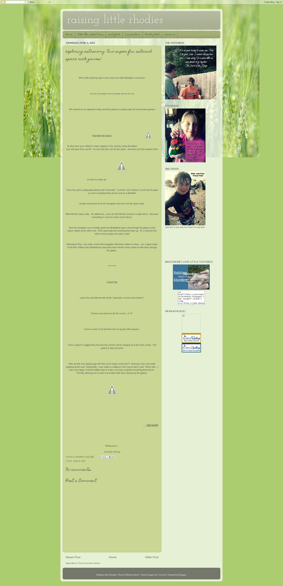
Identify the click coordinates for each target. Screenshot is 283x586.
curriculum (132, 34)
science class (79, 461)
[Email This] (101, 457)
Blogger (182, 575)
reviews (169, 34)
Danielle (80, 457)
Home (69, 34)
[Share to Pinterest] (112, 457)
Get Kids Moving (112, 452)
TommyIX (162, 575)
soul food (114, 34)
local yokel (152, 34)
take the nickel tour (90, 34)
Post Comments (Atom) (89, 563)
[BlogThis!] (104, 457)
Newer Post (73, 557)
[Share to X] (107, 457)
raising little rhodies (115, 20)
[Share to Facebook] (110, 457)
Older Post (151, 557)
